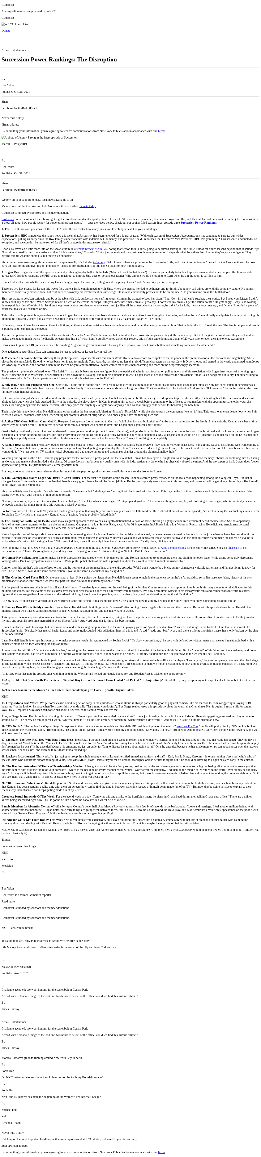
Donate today (87, 206)
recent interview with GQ (91, 249)
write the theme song (173, 547)
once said (233, 547)
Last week (8, 219)
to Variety (99, 262)
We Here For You (187, 726)
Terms (161, 131)
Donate (6, 30)
